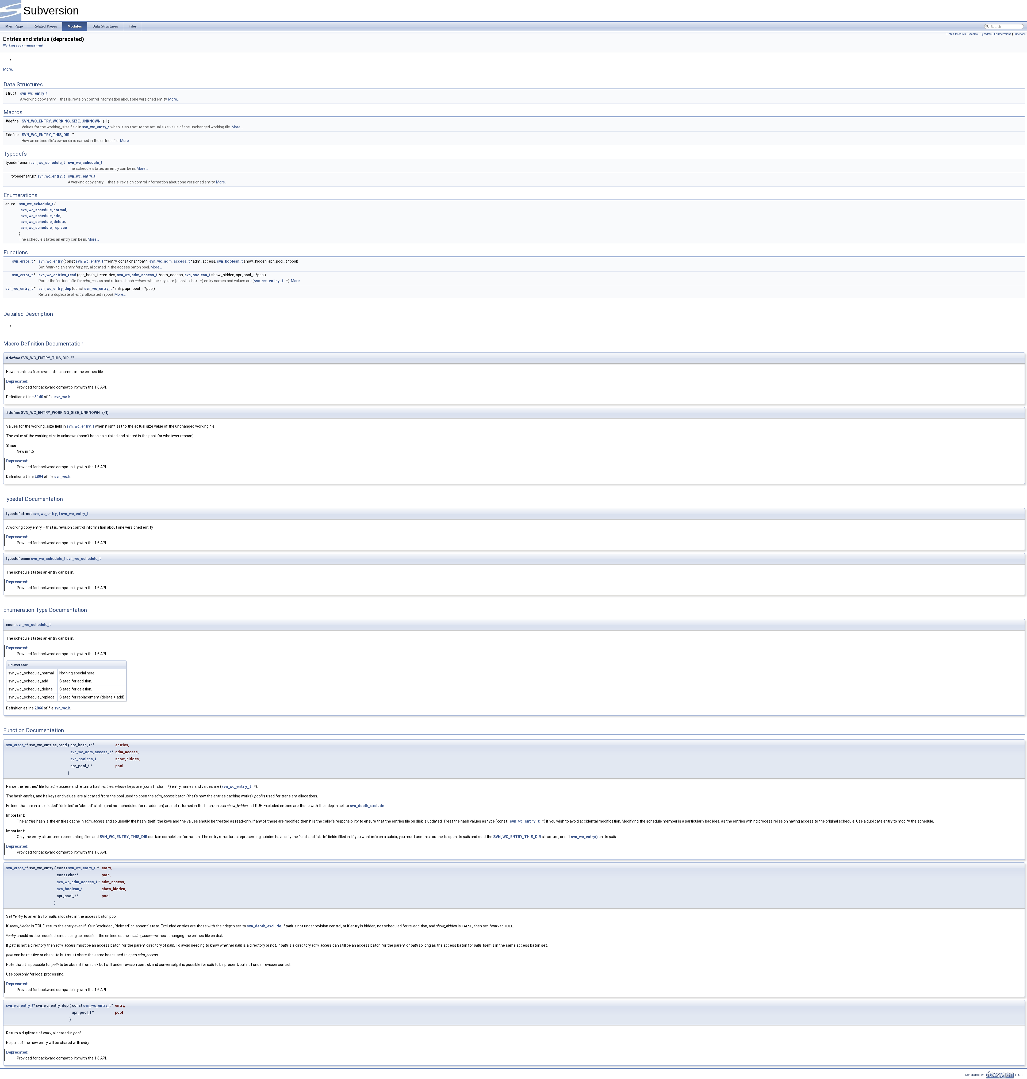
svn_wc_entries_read (57, 275)
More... (8, 69)
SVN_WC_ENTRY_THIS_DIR (46, 135)
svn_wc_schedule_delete (43, 222)
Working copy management (23, 45)
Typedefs (986, 34)
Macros (973, 34)
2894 (39, 476)
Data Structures (956, 34)
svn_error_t (22, 261)
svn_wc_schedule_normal (43, 210)
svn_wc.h (62, 397)
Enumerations (1002, 34)
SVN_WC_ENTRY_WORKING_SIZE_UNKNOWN (61, 121)
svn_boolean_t (230, 261)
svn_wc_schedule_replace (44, 227)
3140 (39, 397)
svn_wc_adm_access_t (169, 261)
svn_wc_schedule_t (47, 162)
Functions (1020, 34)
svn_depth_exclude (367, 806)
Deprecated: (17, 381)
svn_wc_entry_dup (55, 288)
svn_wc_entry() (584, 837)
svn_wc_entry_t (34, 93)
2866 (39, 708)
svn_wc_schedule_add (40, 216)
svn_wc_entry (51, 261)
